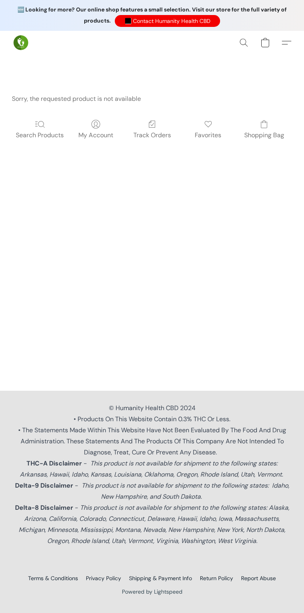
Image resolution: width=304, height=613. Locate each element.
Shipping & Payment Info (160, 578)
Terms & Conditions (53, 578)
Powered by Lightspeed (152, 591)
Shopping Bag (264, 135)
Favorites (208, 135)
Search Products (40, 135)
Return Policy (216, 578)
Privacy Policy (103, 578)
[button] (167, 21)
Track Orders (152, 135)
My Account (95, 135)
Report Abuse (258, 578)
